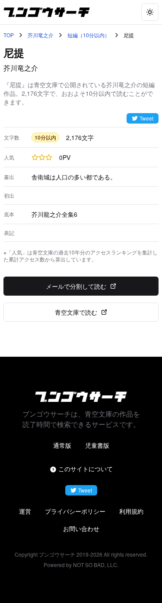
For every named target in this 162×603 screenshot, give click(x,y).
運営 (25, 511)
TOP (8, 35)
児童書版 (97, 445)
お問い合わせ (81, 528)
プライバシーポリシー (75, 511)
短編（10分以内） (88, 35)
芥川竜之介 (41, 35)
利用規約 (131, 511)
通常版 (62, 445)
